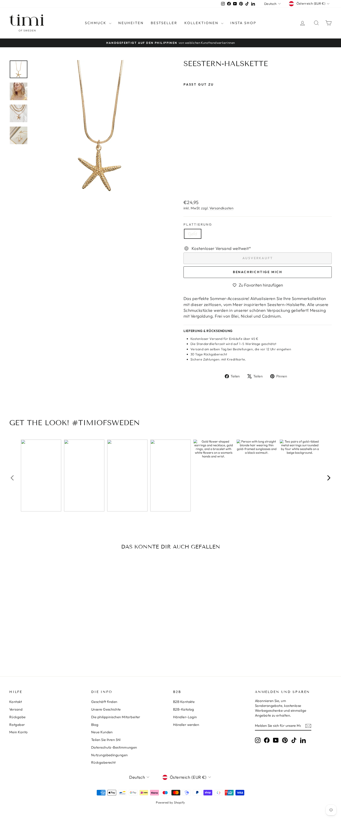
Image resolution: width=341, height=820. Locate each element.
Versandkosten (221, 208)
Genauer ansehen (47, 633)
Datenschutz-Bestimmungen (114, 747)
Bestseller (164, 23)
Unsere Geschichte (106, 709)
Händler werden (186, 724)
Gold (192, 233)
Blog (95, 724)
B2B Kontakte (184, 701)
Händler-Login (185, 717)
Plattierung (197, 224)
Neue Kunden (102, 732)
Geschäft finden (104, 701)
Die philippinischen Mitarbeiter (115, 717)
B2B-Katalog (183, 709)
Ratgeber (17, 724)
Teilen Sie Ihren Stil (105, 739)
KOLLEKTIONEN (202, 23)
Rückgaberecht (103, 762)
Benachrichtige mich (257, 272)
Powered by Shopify (170, 802)
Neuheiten (131, 23)
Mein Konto (18, 732)
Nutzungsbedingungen (109, 755)
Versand (16, 709)
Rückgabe (17, 717)
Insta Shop (243, 23)
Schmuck (96, 23)
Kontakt (15, 701)
